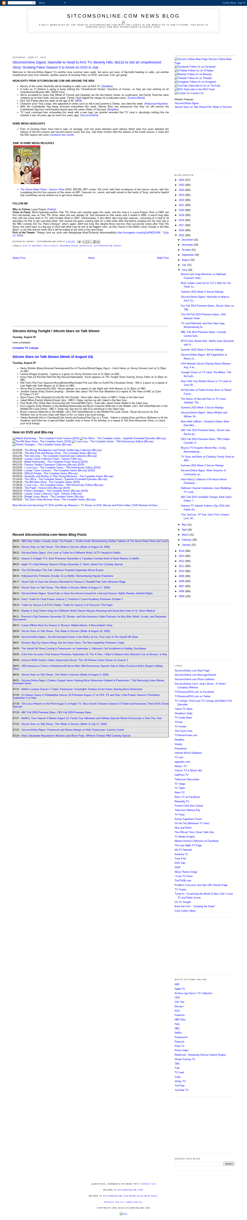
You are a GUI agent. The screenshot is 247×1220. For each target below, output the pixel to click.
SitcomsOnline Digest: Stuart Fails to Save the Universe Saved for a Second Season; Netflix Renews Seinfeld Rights (87, 593)
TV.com (179, 757)
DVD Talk (180, 863)
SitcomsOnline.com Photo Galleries (195, 679)
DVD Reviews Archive (145, 505)
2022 (182, 200)
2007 (182, 586)
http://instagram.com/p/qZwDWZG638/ (139, 232)
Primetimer (181, 748)
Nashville (86, 246)
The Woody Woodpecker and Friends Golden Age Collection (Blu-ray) (63, 450)
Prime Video (181, 1050)
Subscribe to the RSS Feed (199, 89)
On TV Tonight (183, 902)
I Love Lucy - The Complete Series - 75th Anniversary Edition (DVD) (63, 467)
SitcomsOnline (89, 115)
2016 (182, 230)
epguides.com (182, 761)
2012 (182, 561)
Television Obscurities (187, 779)
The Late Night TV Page (188, 845)
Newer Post (19, 257)
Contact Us (197, 93)
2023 (182, 195)
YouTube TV (182, 1090)
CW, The (179, 1002)
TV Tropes (180, 889)
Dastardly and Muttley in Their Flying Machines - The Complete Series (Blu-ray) (69, 476)
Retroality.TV (182, 801)
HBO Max (180, 1019)
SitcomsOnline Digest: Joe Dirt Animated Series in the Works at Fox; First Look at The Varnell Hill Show (79, 636)
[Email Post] (78, 241)
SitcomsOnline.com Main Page (192, 670)
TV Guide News (183, 717)
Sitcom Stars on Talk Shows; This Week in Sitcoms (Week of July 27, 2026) (64, 724)
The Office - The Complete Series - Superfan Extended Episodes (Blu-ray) (66, 479)
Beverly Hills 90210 (45, 246)
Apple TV (180, 988)
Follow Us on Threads (200, 78)
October (186, 249)
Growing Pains (68, 246)
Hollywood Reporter (156, 103)
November (188, 244)
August (186, 259)
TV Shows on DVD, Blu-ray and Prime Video (105, 505)
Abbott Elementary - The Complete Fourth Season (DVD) (56, 461)
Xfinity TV (180, 1081)
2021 (182, 205)
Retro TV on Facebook (187, 797)
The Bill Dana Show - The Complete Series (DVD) (52, 482)
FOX (177, 1010)
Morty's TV (181, 766)
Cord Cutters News (185, 910)
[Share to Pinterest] (99, 242)
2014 (182, 551)
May (184, 524)
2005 (182, 596)
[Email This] (84, 242)
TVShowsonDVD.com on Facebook (194, 691)
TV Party (180, 814)
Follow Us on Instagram (203, 81)
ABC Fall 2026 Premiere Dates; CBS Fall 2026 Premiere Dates (56, 712)
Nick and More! (183, 827)
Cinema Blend (136, 97)
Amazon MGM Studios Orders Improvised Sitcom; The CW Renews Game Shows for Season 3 (74, 660)
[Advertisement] (123, 44)
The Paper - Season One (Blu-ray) (44, 487)
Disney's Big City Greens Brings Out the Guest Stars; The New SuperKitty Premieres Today (72, 642)
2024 (182, 190)
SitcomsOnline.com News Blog (123, 16)
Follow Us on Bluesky (200, 74)
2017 (182, 225)
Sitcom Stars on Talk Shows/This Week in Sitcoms (203, 106)
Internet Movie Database (188, 752)
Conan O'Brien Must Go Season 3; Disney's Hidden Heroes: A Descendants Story (67, 625)
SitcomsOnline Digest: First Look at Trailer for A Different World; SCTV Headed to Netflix (71, 552)
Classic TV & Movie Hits (188, 770)
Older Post (163, 257)
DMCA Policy (135, 1202)
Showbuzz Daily (184, 713)
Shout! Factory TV (185, 1059)
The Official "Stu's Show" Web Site (194, 832)
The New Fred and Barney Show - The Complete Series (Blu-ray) (61, 453)
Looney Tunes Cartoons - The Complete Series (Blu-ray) (56, 470)
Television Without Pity (187, 810)
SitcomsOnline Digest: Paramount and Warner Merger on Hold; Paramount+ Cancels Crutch (72, 729)
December (188, 239)
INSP (178, 867)
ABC (177, 984)
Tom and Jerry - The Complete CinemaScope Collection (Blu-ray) (60, 455)
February (187, 539)
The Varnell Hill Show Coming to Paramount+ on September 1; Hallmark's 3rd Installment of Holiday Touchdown (83, 648)
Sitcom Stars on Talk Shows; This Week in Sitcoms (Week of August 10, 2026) (65, 631)
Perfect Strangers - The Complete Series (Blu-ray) (52, 490)
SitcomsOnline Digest (108, 246)
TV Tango (180, 783)
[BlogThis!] (88, 242)
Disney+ (179, 1006)
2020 (182, 210)
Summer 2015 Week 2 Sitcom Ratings (202, 465)
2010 (182, 571)
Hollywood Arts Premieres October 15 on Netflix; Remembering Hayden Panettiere (67, 575)
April (185, 529)
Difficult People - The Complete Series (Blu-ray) (51, 473)
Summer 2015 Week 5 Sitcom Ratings (202, 291)
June (185, 269)
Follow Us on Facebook (202, 66)
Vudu (177, 1076)
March (185, 534)
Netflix (178, 1032)
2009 (182, 576)
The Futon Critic (184, 731)
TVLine (179, 722)
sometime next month (62, 134)
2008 (182, 581)
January (186, 544)
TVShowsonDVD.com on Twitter (193, 696)
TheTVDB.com (183, 880)
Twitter (51, 209)
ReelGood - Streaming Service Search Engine (200, 1054)
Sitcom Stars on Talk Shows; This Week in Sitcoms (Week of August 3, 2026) (65, 674)
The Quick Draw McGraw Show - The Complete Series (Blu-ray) (60, 499)
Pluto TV (179, 1046)
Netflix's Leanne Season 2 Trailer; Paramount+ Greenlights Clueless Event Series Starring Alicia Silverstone (81, 689)
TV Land (179, 1072)
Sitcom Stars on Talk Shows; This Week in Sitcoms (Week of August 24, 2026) (65, 546)
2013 (182, 556)
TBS (177, 1063)
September (188, 254)
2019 (182, 215)
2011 (182, 566)
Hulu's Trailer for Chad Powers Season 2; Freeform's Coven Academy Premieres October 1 (72, 599)
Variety (178, 744)
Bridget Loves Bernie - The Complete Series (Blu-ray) (54, 496)
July (184, 264)
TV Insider (180, 726)
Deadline (107, 86)
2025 (182, 184)
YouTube (179, 1085)
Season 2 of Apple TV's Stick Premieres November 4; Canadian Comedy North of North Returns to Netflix (80, 558)
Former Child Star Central (189, 805)
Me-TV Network (183, 849)
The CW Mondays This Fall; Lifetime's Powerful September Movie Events (62, 570)
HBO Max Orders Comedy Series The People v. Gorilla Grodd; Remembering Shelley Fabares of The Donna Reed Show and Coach (94, 541)
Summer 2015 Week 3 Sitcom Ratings (202, 407)
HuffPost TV (182, 774)
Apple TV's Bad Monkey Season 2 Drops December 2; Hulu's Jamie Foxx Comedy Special (72, 564)
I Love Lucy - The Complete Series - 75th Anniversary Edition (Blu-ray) (64, 485)
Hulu (177, 1024)
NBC (177, 1028)
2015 (182, 235)
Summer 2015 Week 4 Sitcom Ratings (202, 349)
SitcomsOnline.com (130, 1190)
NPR (78, 100)
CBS (177, 997)
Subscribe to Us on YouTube (204, 85)
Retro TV (180, 792)
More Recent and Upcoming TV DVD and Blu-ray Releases (45, 505)
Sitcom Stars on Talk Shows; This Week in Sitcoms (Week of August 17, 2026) (65, 587)
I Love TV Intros (184, 876)
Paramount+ (181, 1037)
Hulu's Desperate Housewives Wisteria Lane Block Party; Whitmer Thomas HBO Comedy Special (75, 735)
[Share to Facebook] (95, 242)
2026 (182, 179)
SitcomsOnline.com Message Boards (195, 674)
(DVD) (81, 464)
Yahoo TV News (184, 708)
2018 (182, 220)
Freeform (180, 1015)
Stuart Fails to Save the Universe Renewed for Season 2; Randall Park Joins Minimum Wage (73, 581)
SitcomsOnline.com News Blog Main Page (130, 1196)
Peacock (179, 1041)
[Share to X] (91, 242)
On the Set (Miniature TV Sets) (192, 823)
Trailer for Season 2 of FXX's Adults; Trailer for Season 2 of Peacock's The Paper (67, 605)
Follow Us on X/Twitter (200, 70)
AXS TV (27, 246)
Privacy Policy (114, 1202)
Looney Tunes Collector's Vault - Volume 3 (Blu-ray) (53, 493)
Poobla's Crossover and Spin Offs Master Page (201, 885)
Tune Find (180, 858)
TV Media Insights (185, 836)
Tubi (177, 1068)
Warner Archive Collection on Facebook (197, 840)
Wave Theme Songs (186, 871)
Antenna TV (181, 854)
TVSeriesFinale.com (186, 735)
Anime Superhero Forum (188, 819)
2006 (182, 591)
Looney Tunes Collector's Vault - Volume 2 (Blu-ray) (53, 458)
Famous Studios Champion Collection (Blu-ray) (51, 464)
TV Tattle (180, 788)
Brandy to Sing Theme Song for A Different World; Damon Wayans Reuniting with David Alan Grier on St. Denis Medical (88, 610)
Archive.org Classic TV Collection (193, 993)
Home (91, 257)
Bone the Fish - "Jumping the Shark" (195, 906)
